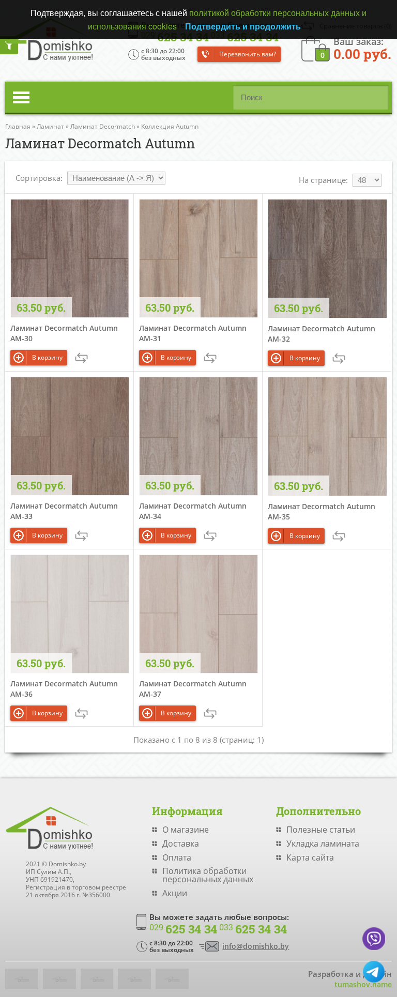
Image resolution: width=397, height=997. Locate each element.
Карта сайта (310, 857)
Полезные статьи (320, 829)
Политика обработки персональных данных (207, 875)
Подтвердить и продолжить (243, 26)
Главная (17, 126)
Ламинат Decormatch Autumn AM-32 (321, 334)
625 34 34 (183, 929)
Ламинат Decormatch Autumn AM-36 (64, 689)
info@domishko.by (255, 946)
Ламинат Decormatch (102, 126)
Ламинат (50, 126)
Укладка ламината (322, 843)
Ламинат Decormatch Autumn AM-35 (321, 511)
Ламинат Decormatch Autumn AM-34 (193, 511)
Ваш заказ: (362, 47)
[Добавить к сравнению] (81, 357)
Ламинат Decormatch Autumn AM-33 (64, 511)
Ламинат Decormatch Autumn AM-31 (193, 333)
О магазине (185, 829)
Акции (174, 893)
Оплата (176, 857)
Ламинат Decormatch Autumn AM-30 (64, 333)
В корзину (47, 357)
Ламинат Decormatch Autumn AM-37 (193, 689)
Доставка (180, 843)
